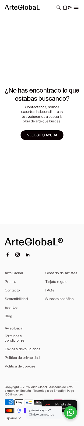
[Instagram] (18, 255)
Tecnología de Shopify (49, 390)
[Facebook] (7, 254)
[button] (13, 418)
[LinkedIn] (28, 254)
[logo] (22, 7)
